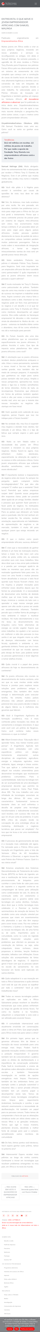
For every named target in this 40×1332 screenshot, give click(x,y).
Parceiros (7, 1248)
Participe (7, 1256)
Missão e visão (9, 1241)
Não (16, 1329)
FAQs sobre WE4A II (10, 1279)
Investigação (8, 1302)
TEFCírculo (7, 1313)
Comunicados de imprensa (12, 1306)
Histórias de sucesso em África (14, 1271)
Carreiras (7, 1310)
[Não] (37, 1324)
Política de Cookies (27, 1329)
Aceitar (9, 1329)
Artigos (25, 1176)
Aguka (6, 1286)
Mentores (7, 1252)
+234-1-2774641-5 (14, 1220)
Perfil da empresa (9, 1244)
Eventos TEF (8, 1260)
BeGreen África (9, 1283)
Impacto (6, 1275)
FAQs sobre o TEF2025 (11, 1294)
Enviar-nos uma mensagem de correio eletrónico (17, 1222)
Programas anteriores (11, 1268)
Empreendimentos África (12, 41)
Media (6, 1298)
